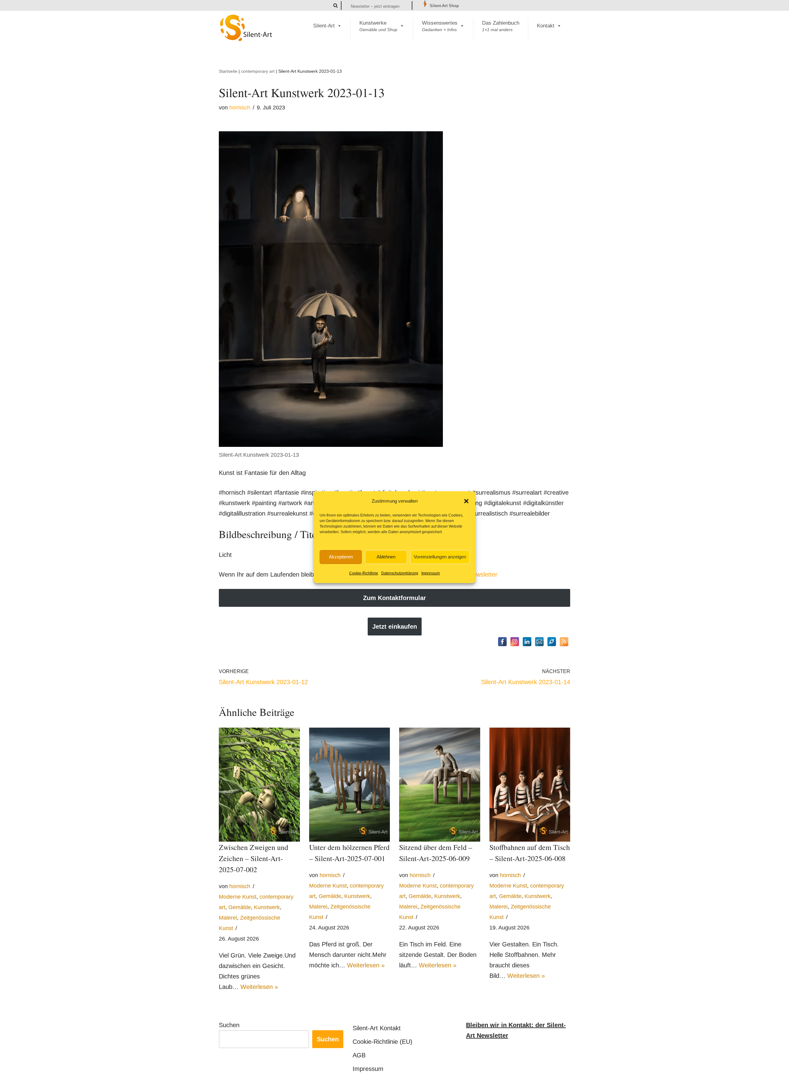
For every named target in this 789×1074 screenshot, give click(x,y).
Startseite (228, 71)
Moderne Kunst (237, 897)
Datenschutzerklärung (399, 573)
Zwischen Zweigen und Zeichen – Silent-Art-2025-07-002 (253, 858)
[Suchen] (335, 5)
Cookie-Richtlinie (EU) (382, 1041)
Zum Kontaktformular (394, 597)
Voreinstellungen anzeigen (440, 556)
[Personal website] (551, 641)
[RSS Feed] (564, 641)
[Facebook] (502, 641)
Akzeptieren (341, 556)
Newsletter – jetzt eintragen (375, 6)
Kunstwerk (267, 907)
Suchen (229, 1025)
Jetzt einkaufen (394, 626)
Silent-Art (324, 26)
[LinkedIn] (527, 641)
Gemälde (239, 907)
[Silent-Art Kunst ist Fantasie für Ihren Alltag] (246, 28)
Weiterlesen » (259, 986)
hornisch (239, 107)
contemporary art (258, 71)
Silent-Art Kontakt (377, 1028)
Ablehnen (386, 556)
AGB (359, 1055)
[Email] (539, 641)
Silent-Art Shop (443, 5)
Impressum (430, 573)
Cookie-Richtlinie (363, 573)
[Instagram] (514, 641)
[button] (466, 501)
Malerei (228, 918)
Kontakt (545, 26)
